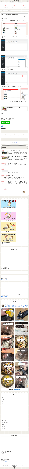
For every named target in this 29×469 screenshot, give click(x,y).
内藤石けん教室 (14, 466)
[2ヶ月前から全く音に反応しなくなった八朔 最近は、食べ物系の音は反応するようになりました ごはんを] (21, 328)
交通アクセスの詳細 (4, 296)
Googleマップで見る (5, 279)
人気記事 (10, 128)
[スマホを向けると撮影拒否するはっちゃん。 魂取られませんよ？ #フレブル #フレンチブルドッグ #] (21, 368)
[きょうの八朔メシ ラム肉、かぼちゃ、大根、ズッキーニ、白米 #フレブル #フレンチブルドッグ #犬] (21, 314)
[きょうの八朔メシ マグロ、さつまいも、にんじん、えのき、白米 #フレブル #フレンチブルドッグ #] (7, 368)
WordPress (3, 128)
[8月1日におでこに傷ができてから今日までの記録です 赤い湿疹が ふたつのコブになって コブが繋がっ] (7, 328)
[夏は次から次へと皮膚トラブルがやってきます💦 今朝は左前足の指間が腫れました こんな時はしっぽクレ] (7, 341)
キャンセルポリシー (14, 465)
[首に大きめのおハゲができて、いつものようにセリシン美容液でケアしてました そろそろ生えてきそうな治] (21, 354)
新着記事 (13, 128)
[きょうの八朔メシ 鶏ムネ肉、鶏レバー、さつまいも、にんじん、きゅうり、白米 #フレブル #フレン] (21, 341)
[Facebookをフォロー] (14, 142)
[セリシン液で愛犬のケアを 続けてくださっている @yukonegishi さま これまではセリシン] (7, 314)
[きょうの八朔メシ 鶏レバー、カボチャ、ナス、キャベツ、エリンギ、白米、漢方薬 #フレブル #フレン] (7, 381)
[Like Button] (2, 113)
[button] (19, 136)
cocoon (7, 128)
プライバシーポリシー (5, 465)
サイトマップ (24, 465)
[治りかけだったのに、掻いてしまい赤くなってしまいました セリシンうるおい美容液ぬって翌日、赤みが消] (7, 354)
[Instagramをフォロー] (16, 142)
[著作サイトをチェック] (13, 142)
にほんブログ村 (3, 126)
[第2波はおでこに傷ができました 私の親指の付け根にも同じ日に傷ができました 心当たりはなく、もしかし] (21, 381)
